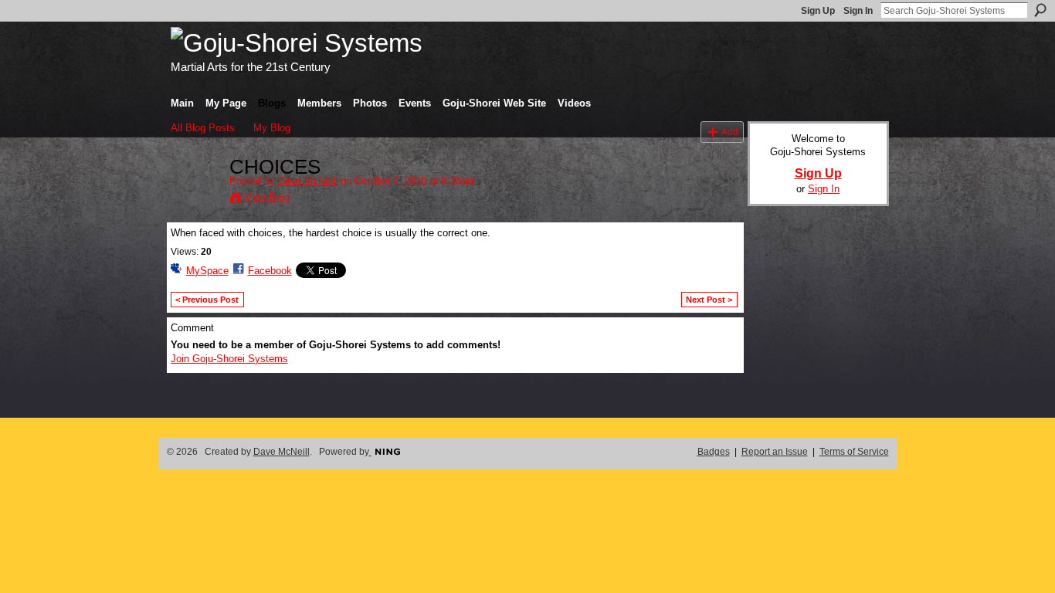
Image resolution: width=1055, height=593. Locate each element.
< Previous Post (207, 299)
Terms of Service (854, 451)
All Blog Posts (203, 128)
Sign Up (818, 10)
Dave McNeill (308, 181)
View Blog (267, 197)
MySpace (207, 270)
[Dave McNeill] (195, 200)
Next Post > (709, 299)
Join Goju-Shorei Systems (229, 358)
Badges (713, 451)
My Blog (271, 128)
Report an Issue (774, 451)
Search (1040, 10)
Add (729, 132)
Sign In (858, 10)
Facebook (270, 270)
